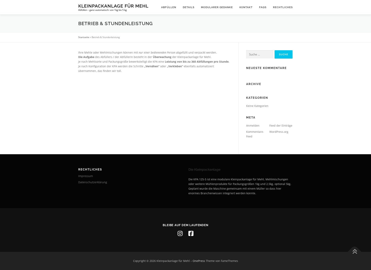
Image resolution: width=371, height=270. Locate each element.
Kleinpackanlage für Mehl (113, 6)
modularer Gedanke (217, 7)
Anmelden (253, 125)
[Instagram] (180, 233)
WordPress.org (278, 132)
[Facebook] (191, 233)
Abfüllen (168, 7)
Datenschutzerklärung (92, 182)
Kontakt (246, 7)
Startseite (83, 37)
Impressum (85, 176)
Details (188, 7)
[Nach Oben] (355, 252)
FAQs (262, 7)
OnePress (199, 261)
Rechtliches (283, 7)
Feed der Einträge (280, 125)
